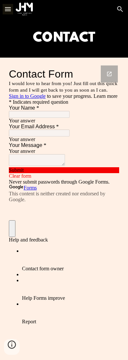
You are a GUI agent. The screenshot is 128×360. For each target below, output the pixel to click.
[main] (64, 38)
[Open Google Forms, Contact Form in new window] (109, 73)
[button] (8, 9)
